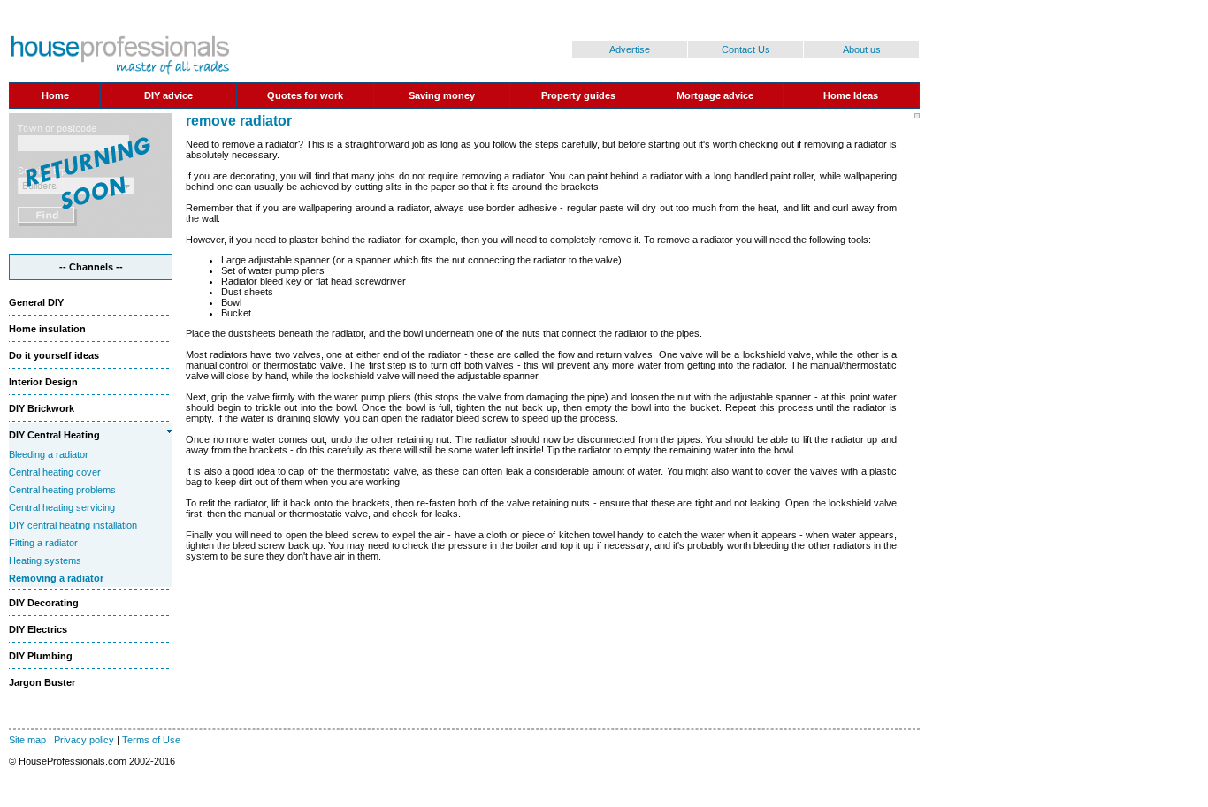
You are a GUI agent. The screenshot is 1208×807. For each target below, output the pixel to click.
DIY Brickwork (41, 408)
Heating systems (45, 560)
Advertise (629, 49)
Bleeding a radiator (48, 454)
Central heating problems (62, 489)
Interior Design (43, 382)
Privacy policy (84, 740)
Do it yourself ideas (54, 355)
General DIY (36, 302)
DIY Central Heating (54, 435)
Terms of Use (151, 740)
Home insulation (47, 329)
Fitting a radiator (43, 542)
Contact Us (746, 49)
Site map (27, 740)
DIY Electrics (38, 629)
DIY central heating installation (73, 525)
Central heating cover (55, 472)
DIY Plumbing (41, 656)
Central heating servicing (62, 507)
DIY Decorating (44, 603)
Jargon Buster (42, 682)
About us (862, 49)
